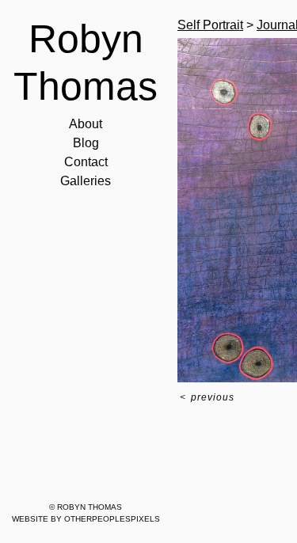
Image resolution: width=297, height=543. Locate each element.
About (85, 124)
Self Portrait (210, 25)
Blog (86, 143)
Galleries (85, 181)
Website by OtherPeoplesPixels (86, 519)
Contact (86, 162)
